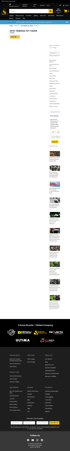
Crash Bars (48, 400)
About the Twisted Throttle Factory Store (16, 360)
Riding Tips (52, 91)
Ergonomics (51, 15)
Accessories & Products (52, 60)
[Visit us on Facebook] (28, 441)
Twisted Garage (53, 98)
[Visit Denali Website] (25, 332)
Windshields (48, 408)
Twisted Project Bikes (54, 103)
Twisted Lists (52, 101)
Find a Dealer (13, 379)
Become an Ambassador (52, 373)
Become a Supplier (50, 367)
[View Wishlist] (60, 5)
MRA (28, 408)
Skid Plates (48, 402)
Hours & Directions (15, 363)
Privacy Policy (13, 401)
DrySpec (29, 394)
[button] (15, 1)
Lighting (36, 15)
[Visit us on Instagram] (37, 441)
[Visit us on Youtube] (33, 441)
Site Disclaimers (14, 396)
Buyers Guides (52, 68)
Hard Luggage (49, 397)
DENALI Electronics (32, 391)
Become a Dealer (14, 382)
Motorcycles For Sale (54, 83)
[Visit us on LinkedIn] (42, 441)
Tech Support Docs (15, 410)
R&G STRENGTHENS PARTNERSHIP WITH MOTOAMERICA (54, 205)
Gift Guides (52, 78)
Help (24, 18)
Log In (67, 5)
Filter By (13, 37)
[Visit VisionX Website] (11, 332)
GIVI (28, 411)
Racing (51, 86)
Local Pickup (13, 366)
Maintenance (59, 15)
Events (51, 73)
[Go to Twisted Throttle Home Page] (4, 12)
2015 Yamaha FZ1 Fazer (27, 25)
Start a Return (14, 407)
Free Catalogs (31, 362)
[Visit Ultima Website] (23, 340)
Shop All (34, 5)
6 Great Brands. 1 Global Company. (36, 325)
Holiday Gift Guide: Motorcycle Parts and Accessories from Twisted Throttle (54, 288)
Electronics (43, 15)
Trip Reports (52, 96)
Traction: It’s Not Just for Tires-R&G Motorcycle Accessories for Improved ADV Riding (54, 271)
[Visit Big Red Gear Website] (47, 340)
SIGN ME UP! (54, 423)
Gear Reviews (52, 76)
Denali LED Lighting (54, 71)
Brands (42, 5)
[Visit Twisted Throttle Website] (56, 333)
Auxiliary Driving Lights (51, 391)
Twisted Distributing (15, 376)
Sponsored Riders (53, 93)
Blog (48, 5)
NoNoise (29, 405)
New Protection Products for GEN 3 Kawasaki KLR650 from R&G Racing (54, 174)
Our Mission (48, 359)
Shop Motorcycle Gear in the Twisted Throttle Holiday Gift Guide (54, 190)
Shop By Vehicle (25, 5)
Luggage (11, 15)
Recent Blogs (52, 88)
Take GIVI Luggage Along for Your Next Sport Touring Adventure (54, 221)
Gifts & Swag (31, 359)
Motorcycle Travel (53, 81)
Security (12, 398)
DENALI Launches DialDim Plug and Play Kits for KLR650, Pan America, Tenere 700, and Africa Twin (54, 237)
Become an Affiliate (50, 376)
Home (11, 25)
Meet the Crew (49, 365)
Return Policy (13, 404)
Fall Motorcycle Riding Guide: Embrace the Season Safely (54, 159)
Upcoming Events (50, 370)
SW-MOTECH (31, 397)
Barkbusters (30, 402)
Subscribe (55, 141)
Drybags (47, 394)
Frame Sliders (49, 405)
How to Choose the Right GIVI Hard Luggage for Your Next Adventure (54, 254)
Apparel (11, 18)
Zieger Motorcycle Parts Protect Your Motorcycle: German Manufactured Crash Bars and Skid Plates (54, 304)
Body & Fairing (20, 15)
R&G (28, 400)
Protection (28, 15)
